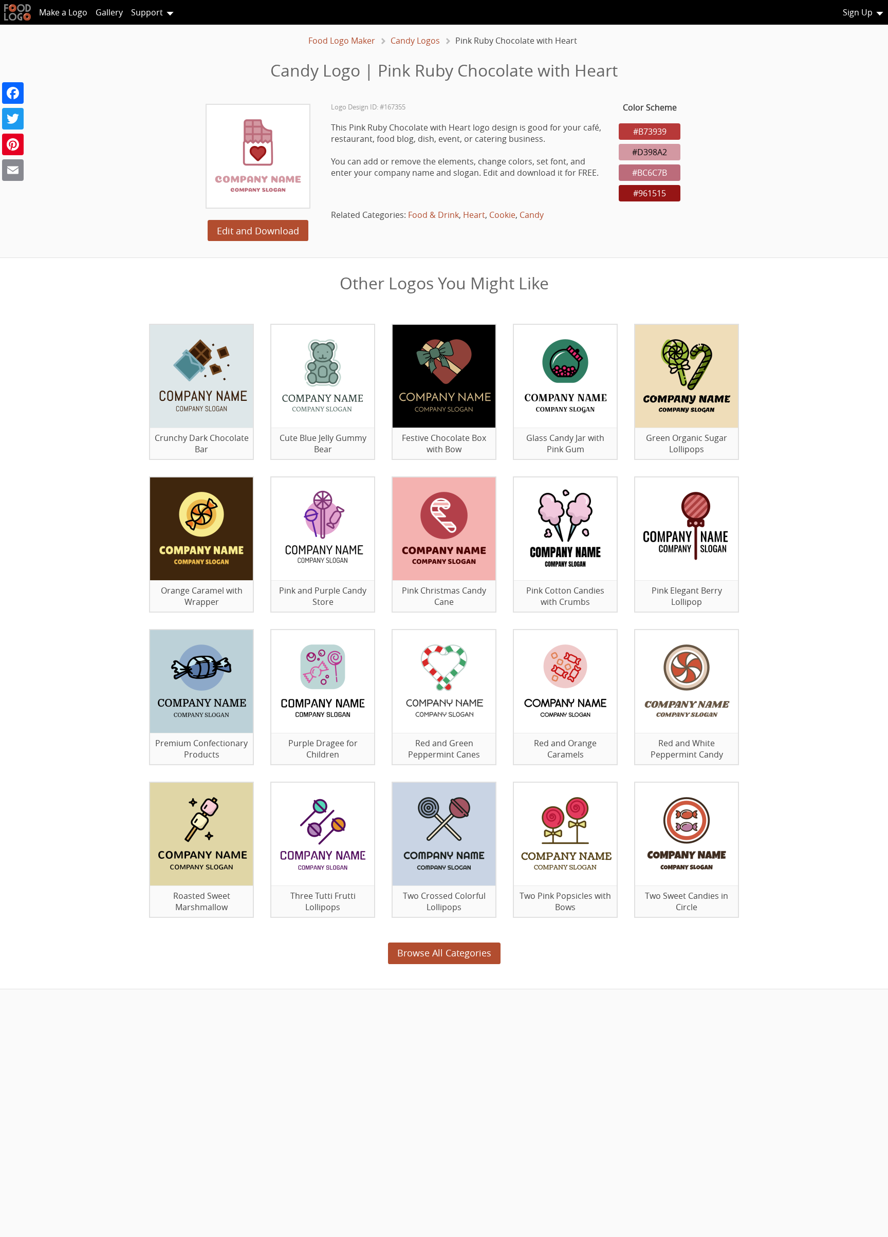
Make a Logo (63, 12)
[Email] (13, 170)
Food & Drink (433, 214)
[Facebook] (13, 93)
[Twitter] (13, 119)
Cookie (502, 214)
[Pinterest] (13, 144)
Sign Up (858, 12)
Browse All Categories (444, 953)
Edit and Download (258, 231)
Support (147, 12)
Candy (532, 214)
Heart (474, 214)
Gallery (109, 12)
